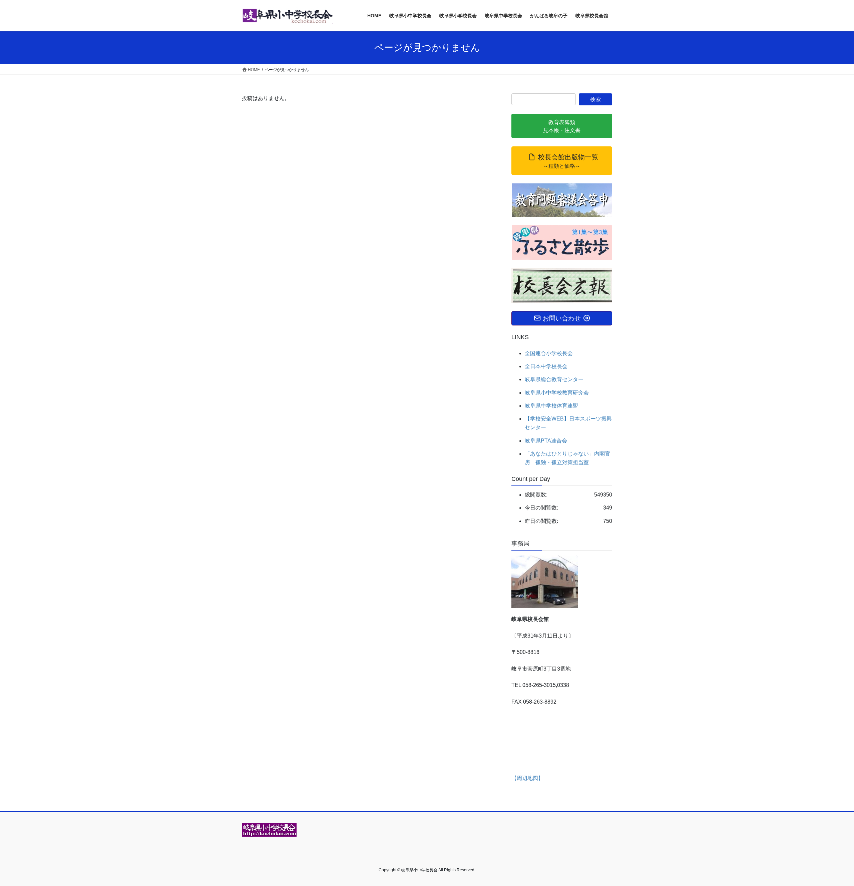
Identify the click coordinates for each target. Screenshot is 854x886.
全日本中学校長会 (546, 366)
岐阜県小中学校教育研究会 (557, 392)
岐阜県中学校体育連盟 (551, 405)
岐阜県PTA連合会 (546, 441)
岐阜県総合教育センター (554, 379)
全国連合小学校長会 (549, 353)
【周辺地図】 (527, 778)
